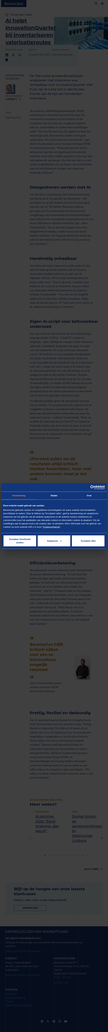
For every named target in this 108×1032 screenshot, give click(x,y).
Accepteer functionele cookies (20, 541)
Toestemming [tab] (18, 495)
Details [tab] (54, 495)
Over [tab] (89, 495)
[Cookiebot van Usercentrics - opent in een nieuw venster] (92, 487)
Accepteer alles (88, 541)
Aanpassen (52, 541)
